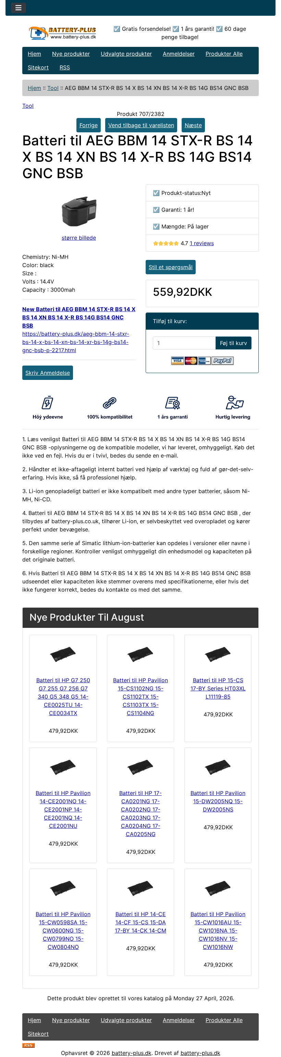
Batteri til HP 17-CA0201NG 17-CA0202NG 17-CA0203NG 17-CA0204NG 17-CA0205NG (140, 813)
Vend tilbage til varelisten (141, 125)
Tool (53, 87)
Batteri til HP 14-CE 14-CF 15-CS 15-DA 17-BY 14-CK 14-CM (140, 922)
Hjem (34, 53)
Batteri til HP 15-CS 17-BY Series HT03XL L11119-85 (218, 688)
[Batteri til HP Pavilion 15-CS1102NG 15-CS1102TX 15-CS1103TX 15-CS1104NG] (140, 654)
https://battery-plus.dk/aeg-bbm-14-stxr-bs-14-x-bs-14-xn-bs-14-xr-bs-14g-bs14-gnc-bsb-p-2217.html (75, 342)
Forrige (89, 125)
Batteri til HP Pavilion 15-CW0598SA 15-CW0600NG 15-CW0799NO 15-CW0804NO (63, 930)
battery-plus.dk (131, 1052)
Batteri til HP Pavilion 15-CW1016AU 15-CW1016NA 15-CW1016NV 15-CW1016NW (218, 930)
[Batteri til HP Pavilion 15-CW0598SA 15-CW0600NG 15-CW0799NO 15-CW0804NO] (63, 888)
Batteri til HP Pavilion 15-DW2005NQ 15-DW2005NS (218, 801)
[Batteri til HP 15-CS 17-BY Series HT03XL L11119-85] (218, 654)
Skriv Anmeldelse (47, 372)
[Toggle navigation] (18, 8)
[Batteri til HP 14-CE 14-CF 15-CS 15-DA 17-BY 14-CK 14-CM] (140, 888)
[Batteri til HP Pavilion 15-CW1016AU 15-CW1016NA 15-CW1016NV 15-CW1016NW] (218, 888)
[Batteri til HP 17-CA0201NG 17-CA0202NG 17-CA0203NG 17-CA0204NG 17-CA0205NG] (140, 767)
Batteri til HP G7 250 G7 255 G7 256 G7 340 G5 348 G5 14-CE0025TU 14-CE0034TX (63, 696)
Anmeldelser (179, 53)
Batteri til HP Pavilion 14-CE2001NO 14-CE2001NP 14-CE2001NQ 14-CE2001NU (63, 809)
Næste (193, 125)
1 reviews (202, 243)
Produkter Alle (224, 53)
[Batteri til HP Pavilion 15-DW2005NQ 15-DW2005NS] (218, 767)
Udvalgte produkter (126, 53)
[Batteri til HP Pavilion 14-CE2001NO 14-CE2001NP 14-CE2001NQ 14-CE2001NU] (63, 767)
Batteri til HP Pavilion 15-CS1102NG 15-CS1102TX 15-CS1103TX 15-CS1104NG (140, 696)
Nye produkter (71, 53)
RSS (65, 67)
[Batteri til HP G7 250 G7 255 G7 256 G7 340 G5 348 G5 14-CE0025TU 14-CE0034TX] (63, 654)
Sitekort (38, 67)
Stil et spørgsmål (171, 267)
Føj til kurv (233, 343)
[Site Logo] (62, 33)
